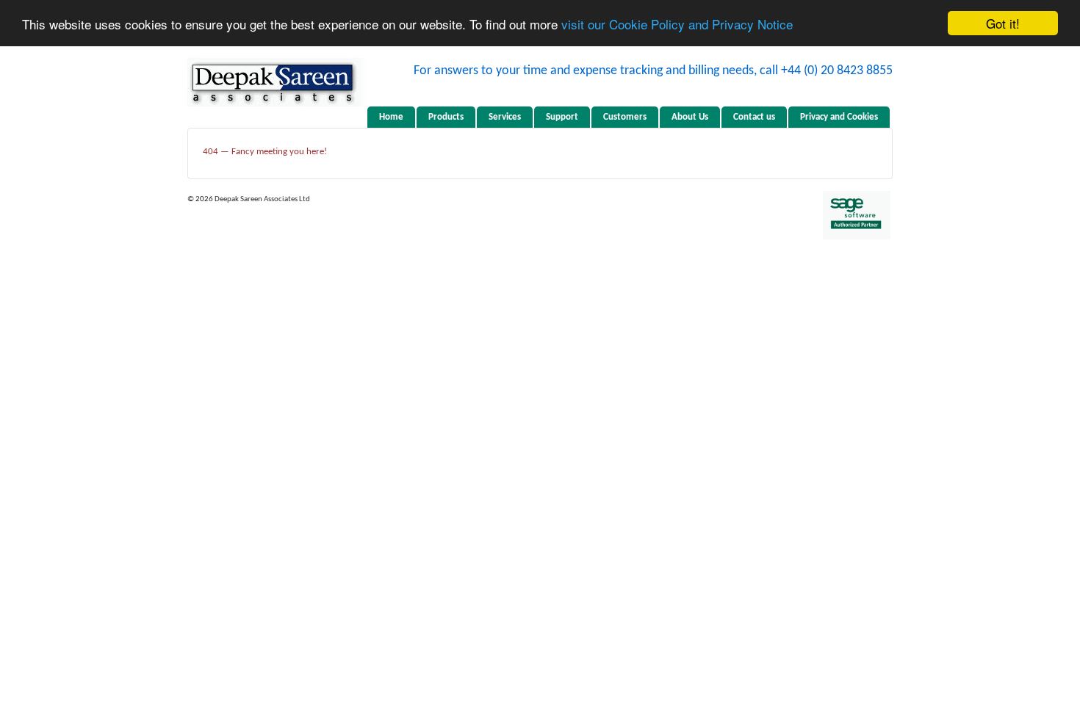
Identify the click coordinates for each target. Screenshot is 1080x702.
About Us (690, 117)
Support (562, 117)
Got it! (1003, 23)
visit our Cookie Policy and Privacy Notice (677, 24)
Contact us (754, 117)
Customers (625, 117)
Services (505, 117)
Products (446, 117)
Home (391, 117)
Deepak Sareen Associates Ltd (261, 199)
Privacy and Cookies (839, 117)
